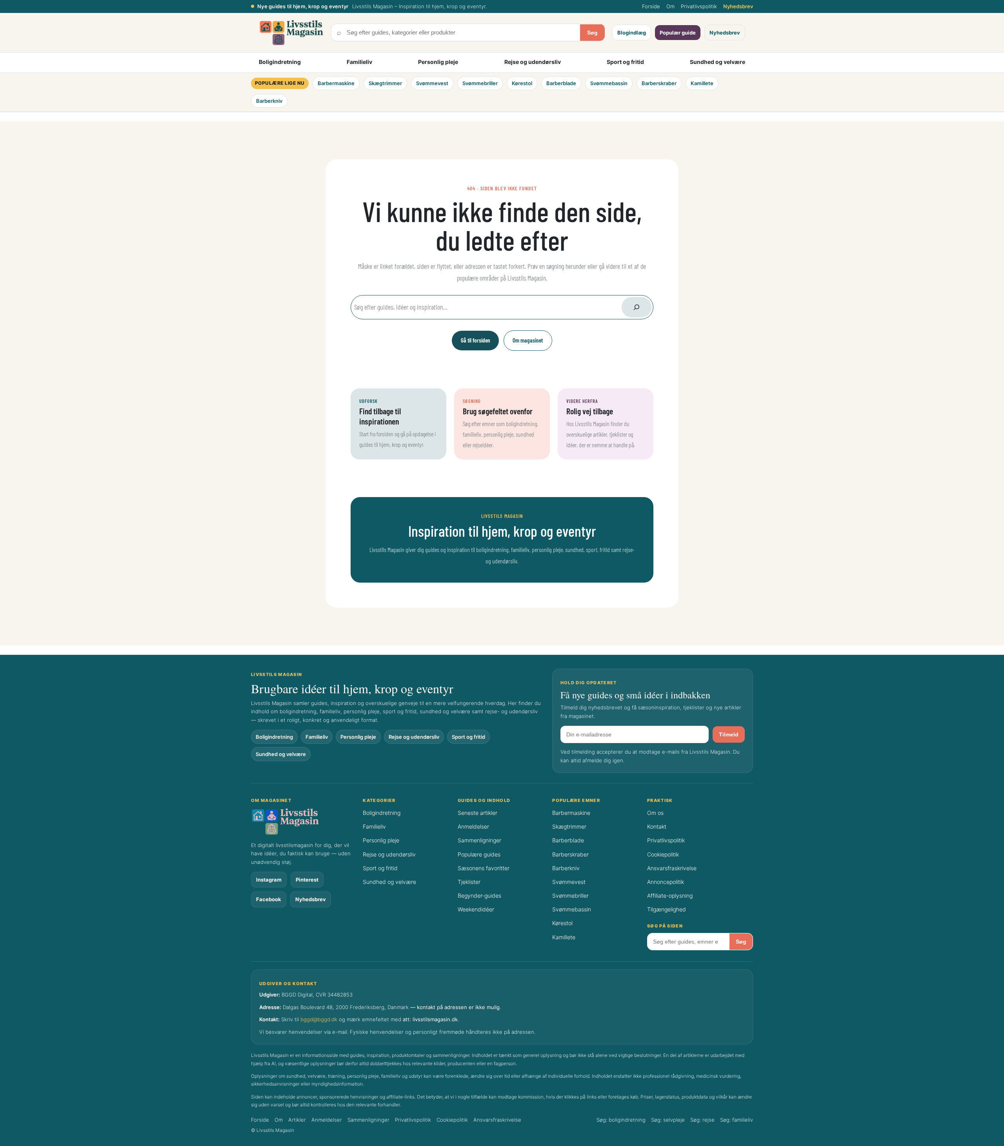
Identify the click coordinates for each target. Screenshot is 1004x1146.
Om (670, 6)
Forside (651, 6)
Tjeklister (469, 881)
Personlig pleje (438, 61)
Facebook (268, 899)
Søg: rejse (702, 1120)
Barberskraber (659, 83)
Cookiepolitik (663, 854)
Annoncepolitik (665, 881)
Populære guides (479, 854)
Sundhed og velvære (717, 61)
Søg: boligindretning (621, 1120)
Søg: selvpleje (668, 1120)
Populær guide (678, 32)
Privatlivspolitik (699, 6)
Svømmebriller (480, 83)
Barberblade (561, 83)
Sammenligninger (479, 840)
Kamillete (702, 83)
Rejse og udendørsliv (532, 61)
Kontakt (656, 826)
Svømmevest (432, 83)
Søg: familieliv (736, 1120)
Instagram (269, 879)
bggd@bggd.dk (318, 1019)
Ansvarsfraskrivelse (672, 868)
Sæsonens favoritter (483, 868)
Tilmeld (728, 734)
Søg (592, 32)
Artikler (297, 1120)
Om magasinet (528, 340)
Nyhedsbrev (738, 6)
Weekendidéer (476, 909)
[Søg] (636, 307)
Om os (655, 812)
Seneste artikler (477, 812)
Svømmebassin (609, 83)
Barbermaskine (336, 83)
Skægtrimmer (385, 83)
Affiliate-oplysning (670, 895)
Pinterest (307, 879)
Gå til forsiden (475, 340)
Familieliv (359, 61)
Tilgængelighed (666, 909)
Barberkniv (269, 101)
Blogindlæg (631, 32)
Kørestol (522, 83)
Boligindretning (280, 61)
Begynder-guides (479, 895)
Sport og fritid (625, 61)
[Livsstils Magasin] (302, 821)
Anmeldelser (473, 826)
